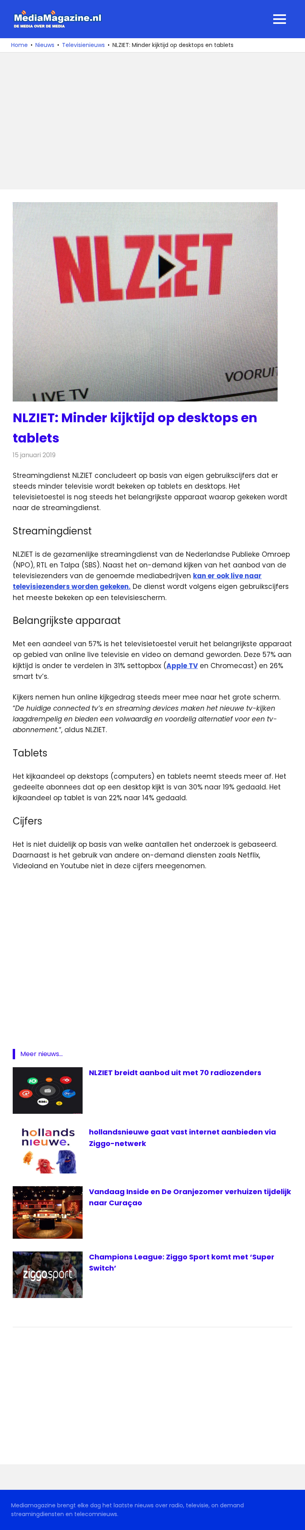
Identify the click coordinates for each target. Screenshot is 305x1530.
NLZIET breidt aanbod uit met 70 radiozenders (175, 1073)
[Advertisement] (152, 121)
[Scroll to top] (293, 1518)
